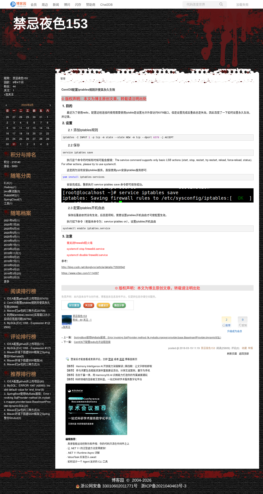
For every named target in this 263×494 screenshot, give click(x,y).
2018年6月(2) (12, 265)
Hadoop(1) (10, 187)
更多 (6, 281)
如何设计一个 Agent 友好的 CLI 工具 (88, 461)
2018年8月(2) (12, 257)
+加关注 (65, 327)
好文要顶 (74, 305)
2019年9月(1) (12, 241)
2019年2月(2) (12, 249)
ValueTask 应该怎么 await (82, 457)
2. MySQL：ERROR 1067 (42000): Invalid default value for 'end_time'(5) (27, 387)
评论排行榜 (23, 337)
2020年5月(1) (12, 233)
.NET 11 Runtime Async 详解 (84, 452)
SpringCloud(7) (13, 199)
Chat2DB (106, 4)
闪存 (78, 4)
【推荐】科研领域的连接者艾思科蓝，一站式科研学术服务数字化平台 (104, 379)
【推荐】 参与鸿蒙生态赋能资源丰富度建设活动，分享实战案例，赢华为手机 (108, 370)
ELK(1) (8, 183)
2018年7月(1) (12, 261)
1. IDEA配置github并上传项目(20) (24, 381)
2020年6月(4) (12, 228)
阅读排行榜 (23, 291)
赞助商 (90, 4)
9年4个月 (18, 82)
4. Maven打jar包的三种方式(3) (22, 410)
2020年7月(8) (12, 224)
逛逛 (121, 359)
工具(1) (8, 203)
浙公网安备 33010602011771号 (109, 486)
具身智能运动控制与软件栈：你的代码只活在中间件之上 (98, 443)
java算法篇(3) (12, 191)
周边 (45, 4)
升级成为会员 (234, 331)
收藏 (244, 348)
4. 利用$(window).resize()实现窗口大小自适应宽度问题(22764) (27, 317)
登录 (110, 359)
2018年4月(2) (12, 269)
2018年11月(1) (12, 253)
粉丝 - (78, 319)
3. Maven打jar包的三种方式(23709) (24, 310)
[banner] (16, 4)
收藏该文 (103, 305)
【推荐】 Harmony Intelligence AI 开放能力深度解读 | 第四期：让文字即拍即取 (109, 366)
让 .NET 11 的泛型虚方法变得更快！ (87, 448)
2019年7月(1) (12, 245)
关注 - (87, 319)
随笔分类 (20, 176)
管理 (62, 78)
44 (14, 86)
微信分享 (119, 305)
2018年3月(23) (12, 273)
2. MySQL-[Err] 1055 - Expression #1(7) (27, 348)
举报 (250, 348)
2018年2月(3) (12, 277)
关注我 (88, 305)
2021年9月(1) (12, 220)
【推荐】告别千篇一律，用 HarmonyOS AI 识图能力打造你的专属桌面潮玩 (107, 375)
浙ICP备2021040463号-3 (163, 486)
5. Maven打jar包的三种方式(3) (22, 364)
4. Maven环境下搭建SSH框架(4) (23, 360)
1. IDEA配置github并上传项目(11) (24, 344)
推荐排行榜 (23, 374)
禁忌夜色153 (50, 23)
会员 (34, 4)
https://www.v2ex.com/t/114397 (80, 273)
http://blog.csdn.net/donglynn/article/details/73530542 (93, 267)
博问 (67, 4)
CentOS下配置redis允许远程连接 (92, 342)
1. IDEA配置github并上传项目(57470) (26, 298)
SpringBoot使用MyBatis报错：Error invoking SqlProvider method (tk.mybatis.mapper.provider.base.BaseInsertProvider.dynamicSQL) (147, 337)
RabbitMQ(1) (11, 195)
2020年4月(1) (12, 236)
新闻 (56, 4)
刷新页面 (232, 353)
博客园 (118, 480)
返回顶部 (244, 353)
